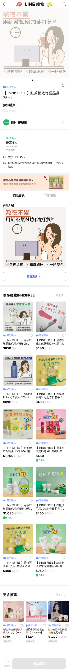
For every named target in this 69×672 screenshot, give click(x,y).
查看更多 (32, 276)
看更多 (59, 295)
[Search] (64, 4)
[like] (31, 335)
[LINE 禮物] (34, 4)
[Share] (63, 85)
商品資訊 (19, 195)
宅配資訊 (50, 195)
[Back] (4, 4)
